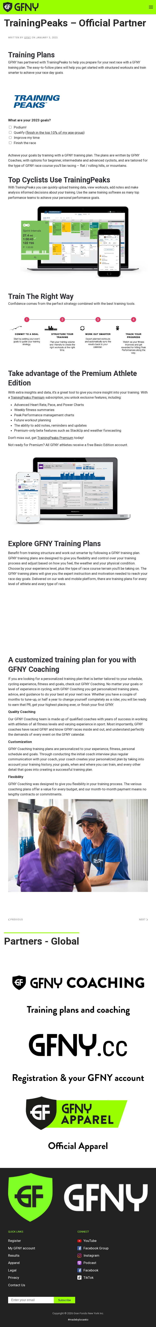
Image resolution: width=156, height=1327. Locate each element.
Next (142, 919)
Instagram (91, 1255)
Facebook (90, 1270)
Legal (12, 1270)
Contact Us (16, 1285)
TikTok (88, 1278)
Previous (16, 919)
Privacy (13, 1278)
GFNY (27, 37)
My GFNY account (21, 1248)
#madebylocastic (78, 1319)
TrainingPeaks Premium (27, 397)
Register (14, 1241)
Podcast (89, 1263)
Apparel (14, 1263)
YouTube (89, 1241)
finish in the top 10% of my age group (55, 133)
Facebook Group (95, 1248)
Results (14, 1255)
